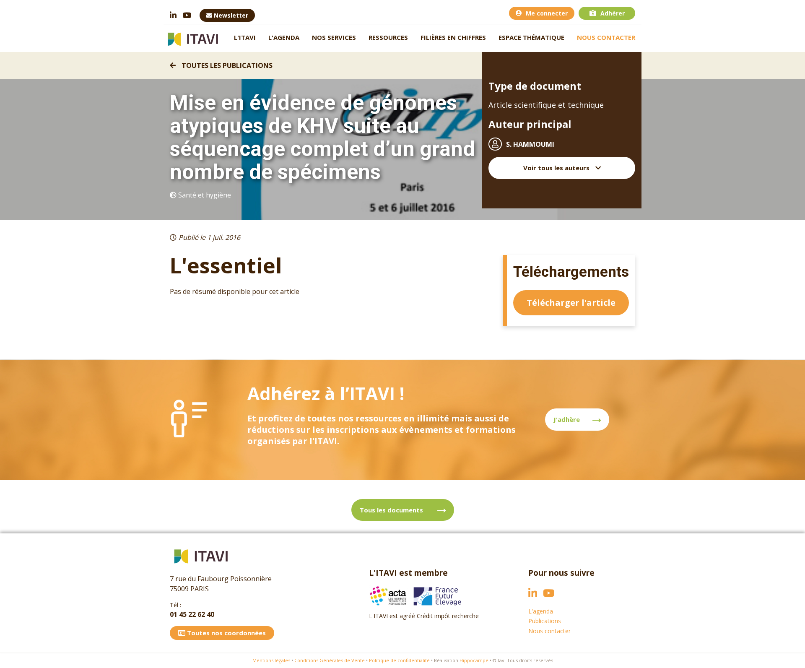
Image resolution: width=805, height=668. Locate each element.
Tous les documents (392, 510)
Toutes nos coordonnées (225, 633)
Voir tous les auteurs (557, 168)
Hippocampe (474, 660)
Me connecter (547, 13)
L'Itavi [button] (245, 37)
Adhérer (612, 13)
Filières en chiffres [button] (453, 37)
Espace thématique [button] (531, 37)
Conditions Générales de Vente (329, 660)
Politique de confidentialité (399, 660)
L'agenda (283, 37)
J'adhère (566, 419)
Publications (544, 621)
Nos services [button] (334, 37)
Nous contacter (606, 37)
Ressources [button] (388, 37)
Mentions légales (271, 660)
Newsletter (230, 15)
